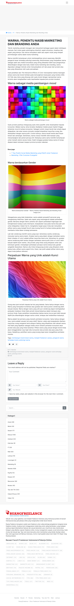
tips (30, 578)
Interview (10, 443)
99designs (11, 543)
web (50, 581)
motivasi (11, 567)
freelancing (52, 554)
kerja (31, 557)
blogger (44, 543)
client (10, 547)
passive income (26, 567)
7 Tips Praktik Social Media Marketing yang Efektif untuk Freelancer (34, 153)
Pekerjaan (52, 567)
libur (21, 560)
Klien (9, 451)
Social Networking (15, 578)
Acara (9, 422)
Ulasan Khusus (12, 494)
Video (9, 498)
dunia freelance (36, 547)
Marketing (11, 464)
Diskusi (10, 434)
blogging (57, 543)
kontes (10, 560)
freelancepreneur (15, 550)
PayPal (10, 473)
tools (28, 581)
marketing (12, 564)
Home (9, 32)
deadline (21, 547)
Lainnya (10, 456)
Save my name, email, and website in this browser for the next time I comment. (36, 394)
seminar (48, 574)
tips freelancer (14, 581)
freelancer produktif (52, 550)
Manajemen (48, 560)
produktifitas (34, 574)
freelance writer (35, 554)
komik (52, 557)
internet (11, 557)
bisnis (23, 543)
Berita (9, 426)
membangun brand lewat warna (22, 338)
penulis (26, 571)
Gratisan (10, 439)
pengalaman (12, 571)
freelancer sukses (15, 554)
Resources (11, 481)
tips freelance (43, 578)
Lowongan (11, 460)
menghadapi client (45, 564)
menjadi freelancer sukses (43, 338)
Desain (10, 430)
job (22, 557)
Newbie (13, 349)
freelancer (33, 550)
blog (33, 543)
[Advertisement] (37, 18)
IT (13, 32)
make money (34, 560)
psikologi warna (24, 340)
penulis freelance (42, 571)
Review (10, 485)
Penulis (10, 477)
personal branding (15, 574)
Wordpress (12, 585)
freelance (52, 547)
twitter (39, 581)
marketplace (27, 564)
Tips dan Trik (12, 489)
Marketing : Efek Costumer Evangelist (24, 155)
